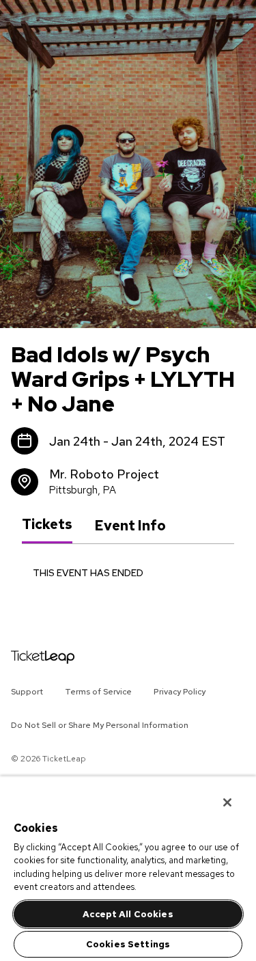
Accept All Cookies (128, 914)
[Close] (218, 794)
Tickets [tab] (47, 525)
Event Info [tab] (130, 525)
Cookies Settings (128, 944)
